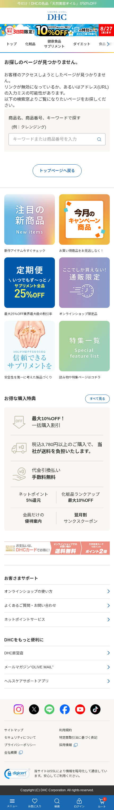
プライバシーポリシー (20, 745)
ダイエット (81, 44)
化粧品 (30, 44)
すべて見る (97, 399)
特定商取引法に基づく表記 (78, 737)
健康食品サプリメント (54, 43)
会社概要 (10, 753)
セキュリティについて (20, 737)
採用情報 (65, 745)
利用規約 (65, 730)
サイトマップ (13, 730)
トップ (11, 44)
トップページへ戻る (57, 170)
